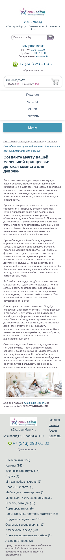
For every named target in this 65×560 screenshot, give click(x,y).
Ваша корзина (15, 79)
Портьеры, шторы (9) (19, 508)
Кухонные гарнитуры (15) (22, 470)
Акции (32, 109)
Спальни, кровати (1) (19, 487)
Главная (32, 94)
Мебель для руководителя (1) (24, 492)
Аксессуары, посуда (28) (21, 530)
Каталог (32, 102)
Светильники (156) (17, 460)
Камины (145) (14, 465)
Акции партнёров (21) (19, 540)
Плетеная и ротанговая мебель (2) (28, 535)
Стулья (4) (12, 476)
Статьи (52, 141)
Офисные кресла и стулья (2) (24, 524)
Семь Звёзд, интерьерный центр (23, 141)
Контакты (33, 116)
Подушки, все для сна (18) (22, 519)
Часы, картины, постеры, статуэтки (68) (31, 513)
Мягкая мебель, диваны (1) (23, 481)
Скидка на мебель (35, 402)
